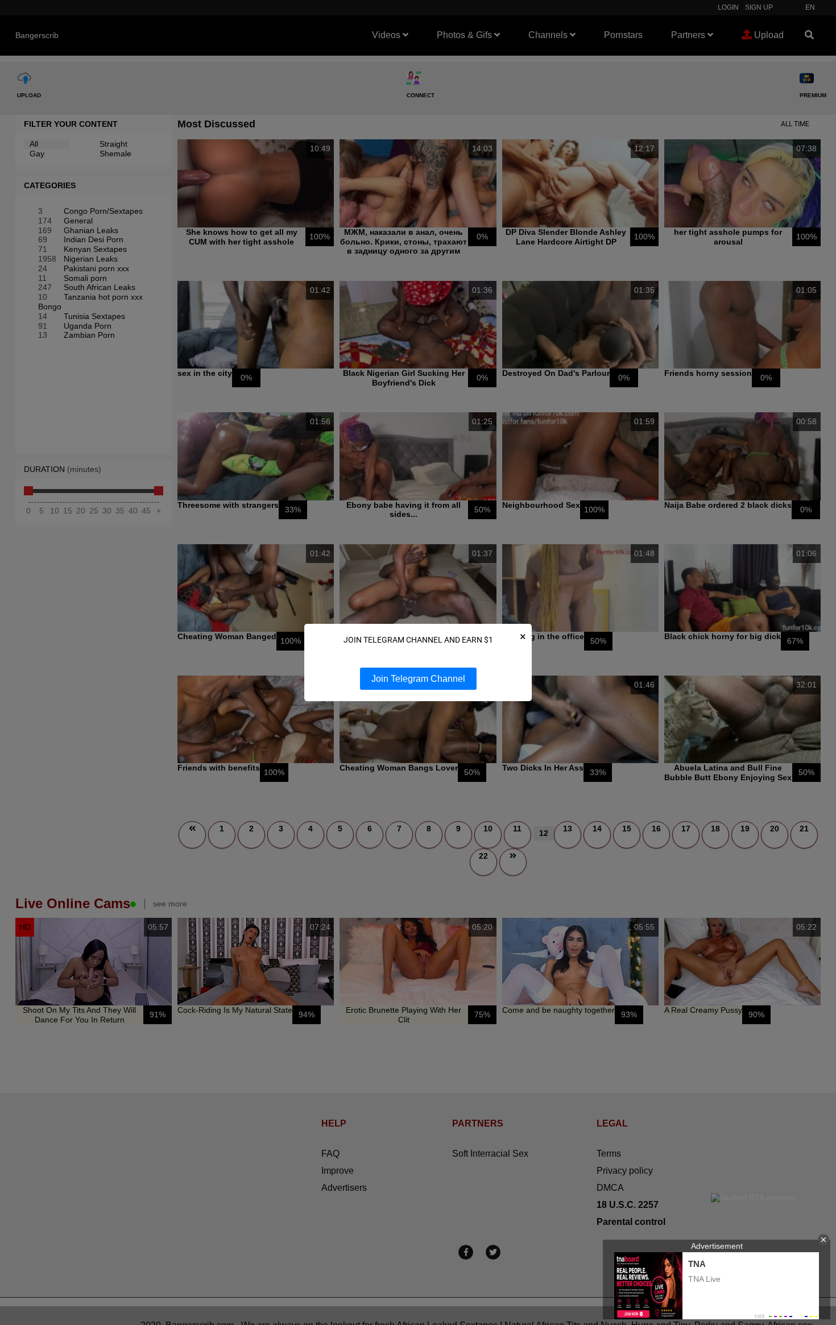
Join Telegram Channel (418, 679)
